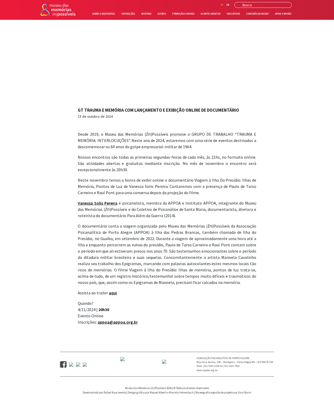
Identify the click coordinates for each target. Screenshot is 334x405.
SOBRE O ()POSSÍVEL (104, 13)
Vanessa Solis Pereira (97, 203)
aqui (113, 292)
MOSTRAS (146, 13)
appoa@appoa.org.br (118, 322)
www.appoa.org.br (207, 370)
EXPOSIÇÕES (128, 13)
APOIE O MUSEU (283, 13)
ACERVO (162, 13)
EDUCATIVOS (233, 13)
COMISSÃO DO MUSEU (257, 13)
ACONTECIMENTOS (210, 13)
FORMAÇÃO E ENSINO (183, 13)
